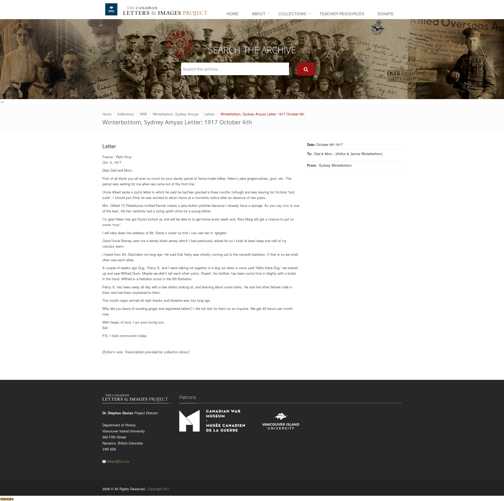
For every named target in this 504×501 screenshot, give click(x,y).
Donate (385, 13)
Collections (292, 13)
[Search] (306, 69)
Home (233, 13)
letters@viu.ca (118, 461)
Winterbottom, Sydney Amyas (175, 113)
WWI (143, 113)
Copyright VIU (158, 488)
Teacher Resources (341, 13)
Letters (209, 113)
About (258, 13)
